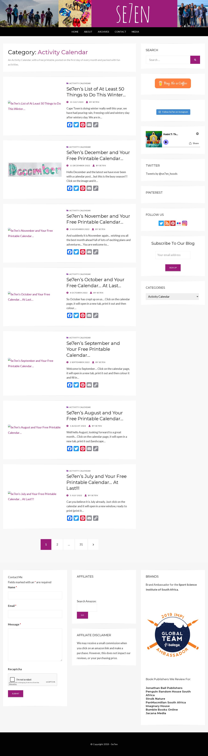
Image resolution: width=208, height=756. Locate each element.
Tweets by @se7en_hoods (161, 173)
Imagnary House (158, 706)
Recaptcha (15, 669)
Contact (120, 31)
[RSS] (167, 223)
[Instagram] (185, 223)
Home (75, 31)
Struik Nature (155, 698)
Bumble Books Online (162, 709)
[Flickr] (179, 223)
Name (12, 587)
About (88, 31)
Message (14, 624)
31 (83, 544)
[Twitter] (161, 223)
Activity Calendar (80, 83)
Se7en (114, 744)
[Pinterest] (173, 223)
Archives (103, 31)
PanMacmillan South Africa (166, 702)
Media (135, 31)
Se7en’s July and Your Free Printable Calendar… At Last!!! (96, 482)
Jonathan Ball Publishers (164, 688)
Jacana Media (156, 713)
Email (12, 606)
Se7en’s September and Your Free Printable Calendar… (93, 349)
